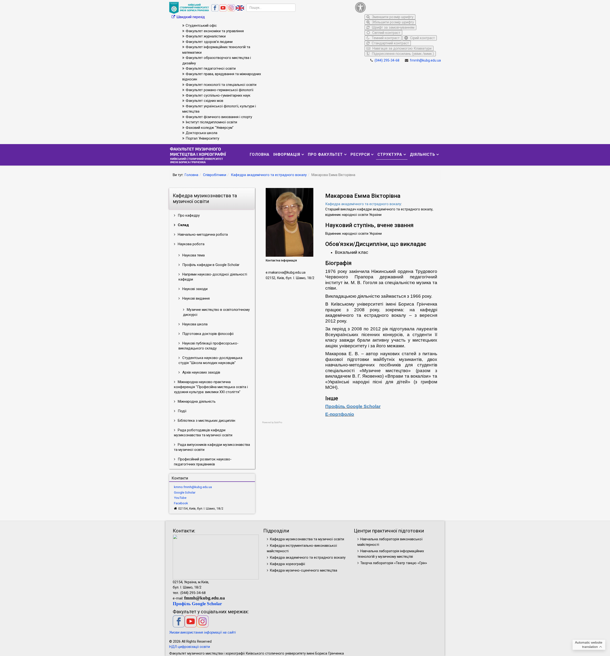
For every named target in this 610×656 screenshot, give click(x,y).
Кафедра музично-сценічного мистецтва (303, 570)
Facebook (181, 503)
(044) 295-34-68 (387, 60)
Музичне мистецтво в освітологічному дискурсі (216, 312)
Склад (183, 225)
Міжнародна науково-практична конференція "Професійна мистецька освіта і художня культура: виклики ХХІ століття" (211, 387)
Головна (259, 154)
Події (181, 411)
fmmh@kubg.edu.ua (425, 60)
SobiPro (278, 422)
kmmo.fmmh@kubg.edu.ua (193, 487)
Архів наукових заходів (200, 372)
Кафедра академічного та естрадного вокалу (269, 175)
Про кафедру (188, 215)
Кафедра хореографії (287, 564)
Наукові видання (195, 298)
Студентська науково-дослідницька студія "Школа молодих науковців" (210, 360)
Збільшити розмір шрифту (392, 22)
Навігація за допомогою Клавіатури (401, 48)
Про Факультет (325, 154)
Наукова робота (190, 244)
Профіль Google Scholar (353, 406)
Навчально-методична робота (202, 234)
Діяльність (422, 154)
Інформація (286, 154)
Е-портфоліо (339, 414)
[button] (396, 7)
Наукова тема (193, 255)
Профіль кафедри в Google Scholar (210, 265)
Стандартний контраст (390, 43)
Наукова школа (194, 324)
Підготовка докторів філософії (207, 334)
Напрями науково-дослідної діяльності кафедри (212, 276)
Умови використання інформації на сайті (202, 632)
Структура (389, 154)
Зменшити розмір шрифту (392, 17)
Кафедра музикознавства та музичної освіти (307, 539)
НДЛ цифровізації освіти (189, 647)
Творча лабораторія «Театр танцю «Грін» (393, 563)
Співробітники (214, 175)
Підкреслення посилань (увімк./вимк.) (402, 54)
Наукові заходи (194, 289)
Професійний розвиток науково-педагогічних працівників (203, 461)
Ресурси (360, 154)
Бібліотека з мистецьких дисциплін (206, 420)
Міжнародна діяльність (196, 401)
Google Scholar (184, 492)
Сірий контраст (422, 38)
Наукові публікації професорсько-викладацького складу (208, 345)
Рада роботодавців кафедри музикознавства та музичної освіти (203, 432)
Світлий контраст (385, 33)
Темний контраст (385, 38)
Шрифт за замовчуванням (392, 27)
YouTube (180, 498)
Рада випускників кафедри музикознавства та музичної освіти (212, 447)
